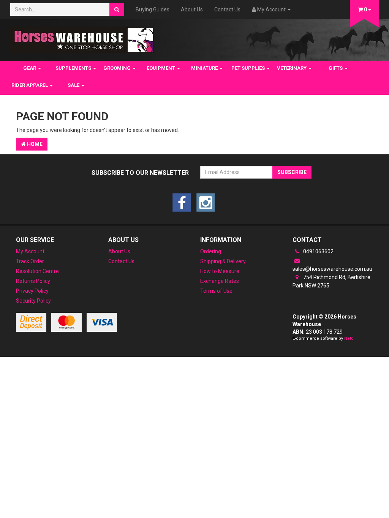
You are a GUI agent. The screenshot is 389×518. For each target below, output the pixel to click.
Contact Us (227, 9)
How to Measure (219, 271)
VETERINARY (292, 68)
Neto (349, 338)
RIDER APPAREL (30, 85)
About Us (192, 9)
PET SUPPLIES (248, 68)
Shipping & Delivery (223, 261)
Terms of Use (216, 291)
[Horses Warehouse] (82, 38)
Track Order (30, 261)
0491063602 (318, 251)
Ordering (210, 251)
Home (34, 144)
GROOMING (117, 68)
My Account (30, 251)
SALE (74, 85)
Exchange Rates (219, 281)
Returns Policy (33, 281)
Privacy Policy (32, 291)
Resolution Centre (37, 271)
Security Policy (33, 301)
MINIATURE (205, 68)
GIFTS (336, 68)
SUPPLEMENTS (73, 68)
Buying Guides (152, 9)
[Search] (116, 9)
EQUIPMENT (161, 68)
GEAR (30, 68)
